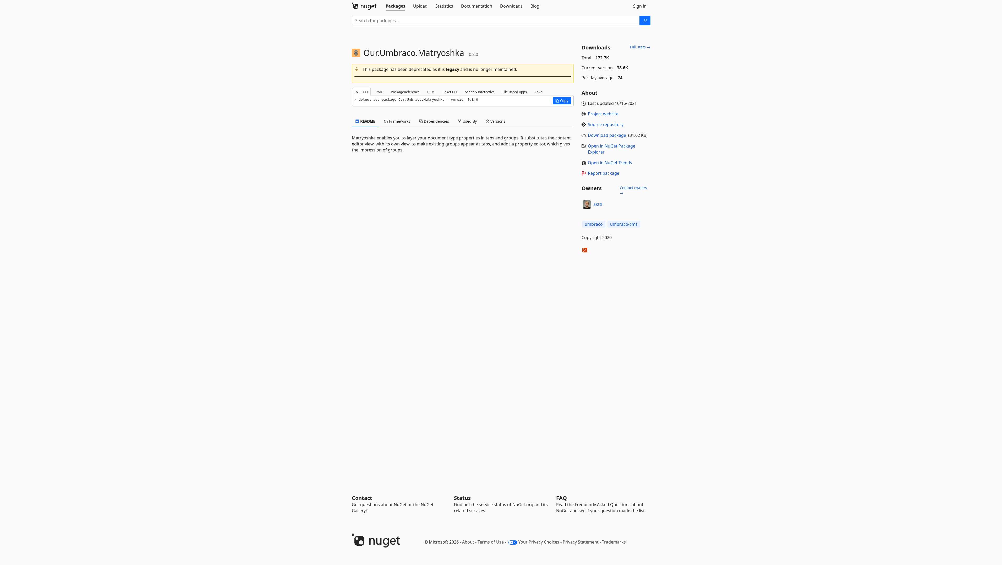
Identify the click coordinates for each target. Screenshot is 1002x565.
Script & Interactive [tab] (480, 91)
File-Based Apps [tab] (514, 91)
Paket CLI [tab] (449, 91)
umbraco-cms (624, 224)
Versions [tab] (497, 121)
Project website (603, 114)
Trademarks (614, 542)
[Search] (644, 20)
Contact (362, 497)
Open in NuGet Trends (610, 163)
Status (462, 497)
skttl (598, 204)
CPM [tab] (431, 91)
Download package (607, 135)
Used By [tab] (469, 121)
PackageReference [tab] (405, 91)
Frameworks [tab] (399, 121)
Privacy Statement (581, 542)
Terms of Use (491, 542)
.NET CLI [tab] (361, 91)
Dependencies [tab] (436, 121)
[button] (462, 69)
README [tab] (367, 121)
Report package (603, 173)
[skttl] (587, 204)
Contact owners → (633, 190)
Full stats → (640, 46)
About (468, 542)
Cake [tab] (538, 91)
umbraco (594, 224)
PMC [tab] (379, 91)
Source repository (605, 124)
